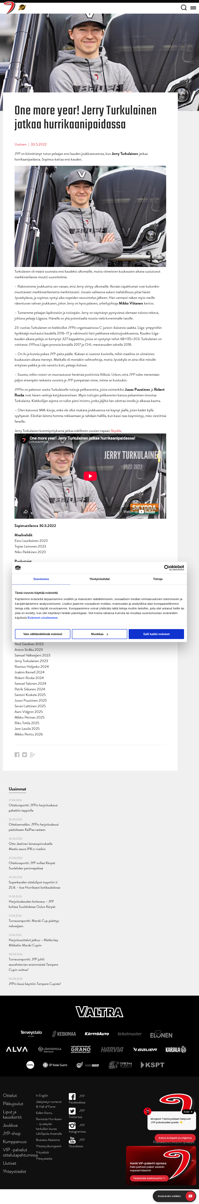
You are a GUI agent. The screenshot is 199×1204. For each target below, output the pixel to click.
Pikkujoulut (13, 1103)
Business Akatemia (48, 1139)
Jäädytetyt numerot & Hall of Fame (49, 1104)
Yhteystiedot (14, 1171)
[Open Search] (184, 8)
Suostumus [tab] (41, 579)
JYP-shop (12, 1133)
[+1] (32, 756)
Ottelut (10, 1095)
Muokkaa (97, 634)
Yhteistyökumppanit (48, 1146)
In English (42, 1095)
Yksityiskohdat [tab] (99, 579)
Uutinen (20, 144)
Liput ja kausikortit (12, 1114)
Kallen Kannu (44, 1112)
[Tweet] (24, 756)
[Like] (17, 756)
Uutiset (9, 1163)
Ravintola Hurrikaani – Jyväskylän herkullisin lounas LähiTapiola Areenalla (49, 1126)
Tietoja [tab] (157, 579)
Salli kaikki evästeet (156, 634)
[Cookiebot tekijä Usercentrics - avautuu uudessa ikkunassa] (167, 568)
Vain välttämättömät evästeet (42, 634)
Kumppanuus (15, 1141)
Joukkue (10, 1125)
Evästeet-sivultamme (43, 617)
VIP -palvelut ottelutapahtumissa (20, 1152)
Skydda (116, 431)
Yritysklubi (42, 1152)
